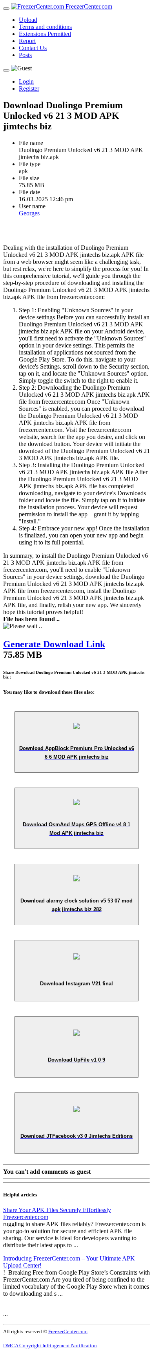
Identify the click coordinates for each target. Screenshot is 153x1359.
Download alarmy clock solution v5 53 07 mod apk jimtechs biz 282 (76, 905)
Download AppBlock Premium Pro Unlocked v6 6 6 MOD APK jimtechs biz (76, 752)
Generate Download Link (54, 644)
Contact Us (33, 48)
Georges (29, 213)
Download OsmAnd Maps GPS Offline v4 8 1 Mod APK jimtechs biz (76, 829)
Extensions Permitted (45, 33)
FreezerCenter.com (88, 6)
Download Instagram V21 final (76, 984)
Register (29, 88)
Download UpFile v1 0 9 (76, 1060)
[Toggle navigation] (6, 8)
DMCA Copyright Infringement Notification (50, 1345)
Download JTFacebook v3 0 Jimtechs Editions (76, 1136)
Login (26, 81)
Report (27, 41)
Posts (25, 55)
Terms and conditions (45, 26)
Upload (28, 19)
